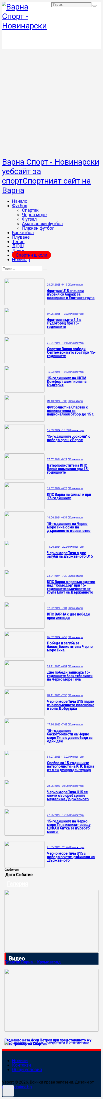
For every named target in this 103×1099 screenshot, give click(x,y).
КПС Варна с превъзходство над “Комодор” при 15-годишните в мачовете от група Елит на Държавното (71, 587)
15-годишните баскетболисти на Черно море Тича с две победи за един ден (69, 736)
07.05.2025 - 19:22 (58, 313)
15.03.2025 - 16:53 (58, 372)
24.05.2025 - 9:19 (57, 284)
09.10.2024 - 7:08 (57, 401)
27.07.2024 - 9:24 (57, 459)
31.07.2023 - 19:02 (58, 756)
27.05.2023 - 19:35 (58, 815)
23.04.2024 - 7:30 (57, 576)
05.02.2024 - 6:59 (57, 637)
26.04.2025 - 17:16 (58, 343)
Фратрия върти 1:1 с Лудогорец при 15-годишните (64, 323)
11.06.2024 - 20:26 (58, 546)
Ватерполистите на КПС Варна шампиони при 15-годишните (68, 468)
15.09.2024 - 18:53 (58, 430)
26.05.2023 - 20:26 (58, 847)
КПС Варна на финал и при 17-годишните (69, 496)
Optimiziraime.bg (17, 1087)
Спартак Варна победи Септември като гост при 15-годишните (71, 352)
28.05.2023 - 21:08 (58, 786)
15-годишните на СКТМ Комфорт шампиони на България (66, 381)
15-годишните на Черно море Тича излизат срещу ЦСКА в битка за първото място (68, 826)
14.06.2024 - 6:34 (57, 517)
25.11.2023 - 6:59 (57, 666)
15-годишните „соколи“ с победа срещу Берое (68, 438)
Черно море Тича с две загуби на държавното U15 (70, 554)
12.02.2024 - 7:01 (57, 608)
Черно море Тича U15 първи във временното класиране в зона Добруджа (70, 704)
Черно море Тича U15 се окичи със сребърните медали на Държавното (68, 795)
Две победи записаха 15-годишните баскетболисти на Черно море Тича (69, 675)
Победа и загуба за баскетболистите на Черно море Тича (70, 646)
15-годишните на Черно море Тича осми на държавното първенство (68, 527)
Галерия (17, 884)
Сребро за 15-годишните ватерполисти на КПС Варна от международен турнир (70, 766)
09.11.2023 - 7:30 (57, 695)
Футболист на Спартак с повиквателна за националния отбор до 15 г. (70, 410)
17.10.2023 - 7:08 (57, 724)
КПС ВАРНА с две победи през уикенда (68, 616)
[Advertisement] (51, 103)
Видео (17, 958)
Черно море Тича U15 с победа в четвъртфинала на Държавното (71, 856)
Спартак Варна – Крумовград (32, 962)
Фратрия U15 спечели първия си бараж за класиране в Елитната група (70, 294)
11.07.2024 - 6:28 (57, 488)
